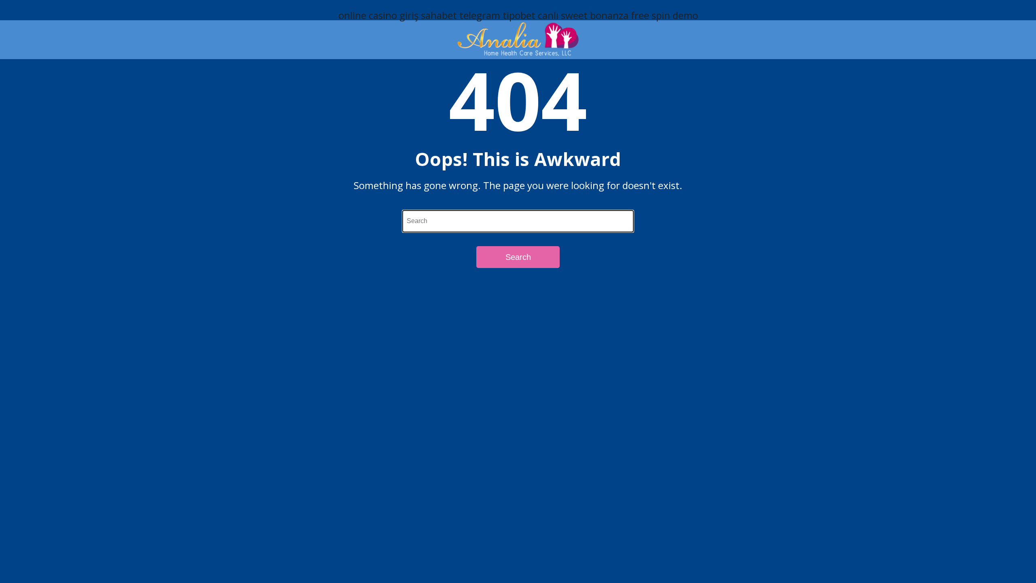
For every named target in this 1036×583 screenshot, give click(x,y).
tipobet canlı (530, 15)
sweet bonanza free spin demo (629, 15)
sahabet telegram (460, 15)
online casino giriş (378, 15)
